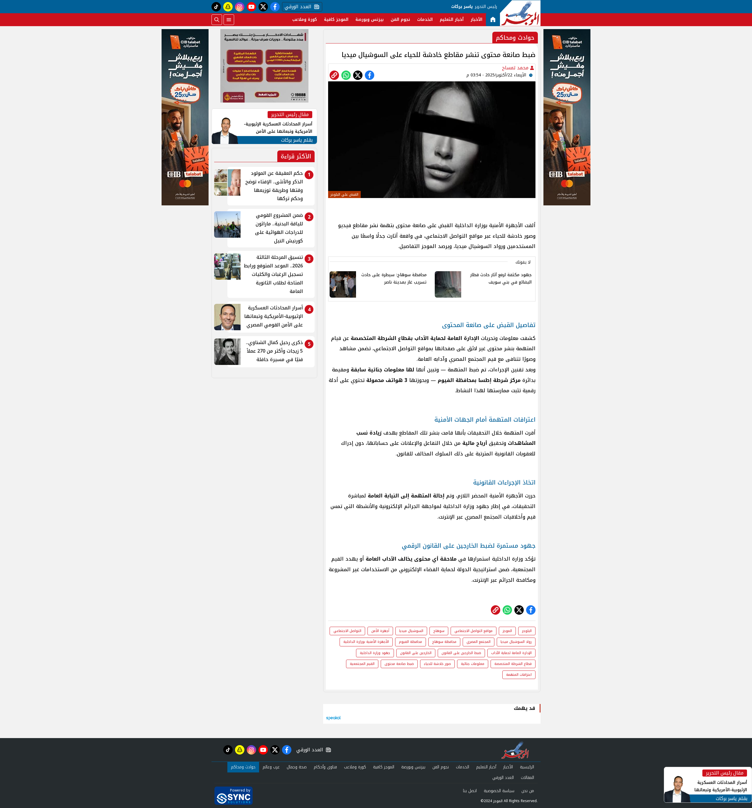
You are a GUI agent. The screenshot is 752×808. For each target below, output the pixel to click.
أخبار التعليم (452, 20)
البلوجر (527, 631)
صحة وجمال (297, 767)
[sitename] (515, 750)
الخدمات (425, 20)
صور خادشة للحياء (437, 664)
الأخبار (476, 20)
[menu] (229, 19)
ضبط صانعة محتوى (399, 664)
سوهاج (438, 631)
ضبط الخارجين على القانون (461, 653)
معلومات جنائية (472, 664)
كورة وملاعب (304, 20)
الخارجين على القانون (416, 653)
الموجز (507, 631)
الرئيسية (527, 767)
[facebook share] (369, 75)
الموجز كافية (336, 20)
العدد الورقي (296, 6)
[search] (217, 19)
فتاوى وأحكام (325, 767)
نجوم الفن (400, 20)
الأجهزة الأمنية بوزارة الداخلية (366, 641)
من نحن (527, 791)
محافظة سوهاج (444, 641)
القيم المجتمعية (362, 664)
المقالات (527, 778)
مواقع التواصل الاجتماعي (473, 631)
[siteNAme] (520, 13)
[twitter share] (357, 75)
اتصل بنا (470, 791)
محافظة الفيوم (410, 641)
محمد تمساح (516, 67)
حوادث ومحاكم (243, 767)
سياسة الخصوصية (499, 791)
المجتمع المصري (478, 641)
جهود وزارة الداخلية (375, 653)
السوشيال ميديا (411, 631)
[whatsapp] (334, 75)
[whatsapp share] (346, 75)
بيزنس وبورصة (369, 20)
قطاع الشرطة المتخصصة (513, 664)
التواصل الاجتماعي (347, 631)
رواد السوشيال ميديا (516, 641)
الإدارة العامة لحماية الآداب (511, 653)
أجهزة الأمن (380, 631)
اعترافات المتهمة (519, 674)
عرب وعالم (271, 767)
